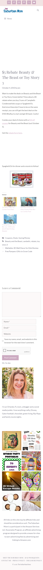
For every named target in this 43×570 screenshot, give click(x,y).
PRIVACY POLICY (19, 560)
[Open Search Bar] (38, 10)
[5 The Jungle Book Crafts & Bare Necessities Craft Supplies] (11, 441)
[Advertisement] (21, 47)
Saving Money (24, 238)
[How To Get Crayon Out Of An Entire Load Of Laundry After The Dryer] (31, 502)
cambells (26, 241)
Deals (15, 238)
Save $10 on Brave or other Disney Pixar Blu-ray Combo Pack (28, 209)
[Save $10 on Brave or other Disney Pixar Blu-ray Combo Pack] (28, 201)
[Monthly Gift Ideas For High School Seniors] (31, 441)
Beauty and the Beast (13, 241)
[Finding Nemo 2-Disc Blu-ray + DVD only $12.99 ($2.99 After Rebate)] (10, 219)
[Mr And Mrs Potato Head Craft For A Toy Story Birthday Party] (31, 461)
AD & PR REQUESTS (32, 558)
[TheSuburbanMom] (13, 10)
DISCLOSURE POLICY (34, 560)
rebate (33, 241)
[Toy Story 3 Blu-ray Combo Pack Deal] (10, 201)
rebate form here (15, 133)
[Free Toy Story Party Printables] (11, 461)
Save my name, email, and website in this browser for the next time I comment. (20, 341)
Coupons (8, 238)
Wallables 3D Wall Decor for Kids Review (21, 248)
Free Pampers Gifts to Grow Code (18, 251)
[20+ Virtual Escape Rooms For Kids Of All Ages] (11, 481)
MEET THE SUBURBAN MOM (13, 558)
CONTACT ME (6, 560)
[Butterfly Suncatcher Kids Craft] (31, 481)
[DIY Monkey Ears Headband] (11, 502)
